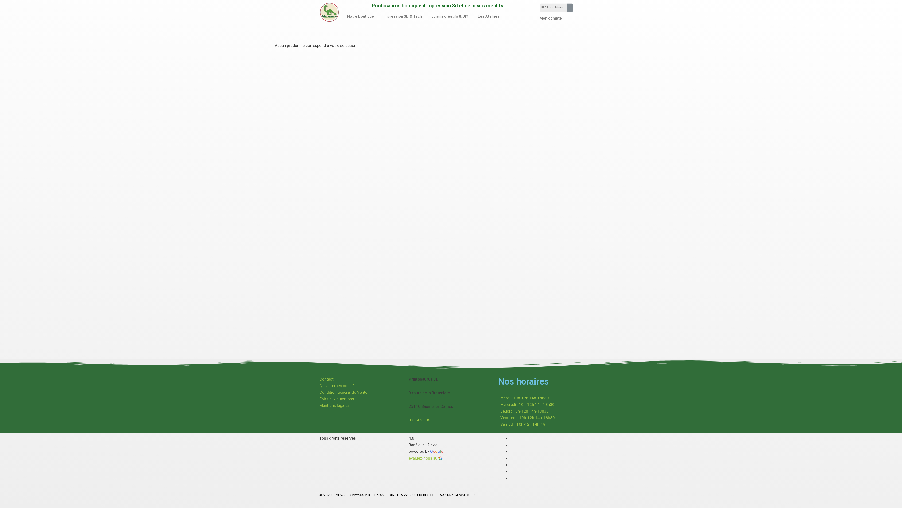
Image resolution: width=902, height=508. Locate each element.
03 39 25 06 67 (422, 420)
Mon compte (551, 18)
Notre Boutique (360, 16)
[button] (362, 16)
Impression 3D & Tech (402, 16)
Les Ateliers (488, 16)
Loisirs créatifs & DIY (449, 16)
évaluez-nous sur (424, 458)
